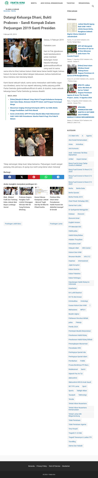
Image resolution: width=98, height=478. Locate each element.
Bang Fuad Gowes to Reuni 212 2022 (80, 177)
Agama (89, 136)
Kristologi (84, 301)
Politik (82, 361)
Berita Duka (80, 188)
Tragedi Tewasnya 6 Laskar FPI (80, 437)
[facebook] (10, 177)
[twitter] (22, 177)
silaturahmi (73, 378)
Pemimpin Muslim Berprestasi (80, 331)
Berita (71, 188)
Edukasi (71, 214)
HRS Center (86, 248)
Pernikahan (73, 361)
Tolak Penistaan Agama (77, 424)
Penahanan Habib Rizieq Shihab (80, 339)
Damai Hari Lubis (75, 205)
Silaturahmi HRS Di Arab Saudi (80, 382)
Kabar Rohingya (75, 278)
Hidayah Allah (74, 248)
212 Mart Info (74, 136)
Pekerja (78, 322)
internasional (83, 261)
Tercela (71, 399)
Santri (83, 369)
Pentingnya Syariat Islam (78, 357)
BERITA (34, 3)
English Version (74, 222)
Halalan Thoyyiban (75, 239)
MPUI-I (82, 310)
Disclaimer (66, 466)
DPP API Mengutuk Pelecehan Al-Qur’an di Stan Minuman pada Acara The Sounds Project (80, 51)
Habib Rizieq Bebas (76, 235)
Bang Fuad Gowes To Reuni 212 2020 (80, 171)
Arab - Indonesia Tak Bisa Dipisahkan (78, 154)
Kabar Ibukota (74, 269)
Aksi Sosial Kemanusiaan (78, 140)
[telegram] (58, 177)
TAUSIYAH (71, 3)
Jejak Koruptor (74, 265)
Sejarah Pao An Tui (75, 374)
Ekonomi (81, 214)
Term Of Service (54, 466)
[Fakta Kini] (15, 3)
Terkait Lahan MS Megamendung (75, 415)
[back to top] (93, 472)
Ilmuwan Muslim (75, 257)
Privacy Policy (42, 466)
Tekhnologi (83, 395)
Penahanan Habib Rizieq (78, 335)
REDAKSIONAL (84, 3)
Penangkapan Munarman (78, 344)
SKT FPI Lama (74, 386)
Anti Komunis (74, 148)
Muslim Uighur (74, 314)
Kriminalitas (73, 301)
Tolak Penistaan (74, 420)
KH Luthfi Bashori (75, 293)
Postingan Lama (56, 224)
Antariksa (79, 144)
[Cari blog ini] (93, 6)
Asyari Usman (81, 159)
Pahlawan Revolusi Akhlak (78, 318)
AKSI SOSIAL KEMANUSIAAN (52, 3)
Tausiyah (72, 395)
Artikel (71, 159)
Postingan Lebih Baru (13, 224)
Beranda (31, 466)
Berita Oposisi (74, 193)
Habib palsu (73, 231)
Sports (71, 391)
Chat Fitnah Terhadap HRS (78, 201)
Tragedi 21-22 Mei (75, 433)
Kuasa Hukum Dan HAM (78, 305)
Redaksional (73, 369)
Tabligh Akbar (82, 391)
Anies (71, 144)
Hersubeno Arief (75, 244)
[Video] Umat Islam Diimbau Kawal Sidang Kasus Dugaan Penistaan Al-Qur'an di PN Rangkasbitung (80, 71)
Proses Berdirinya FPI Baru (78, 365)
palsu (71, 322)
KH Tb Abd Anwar (75, 297)
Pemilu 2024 (73, 327)
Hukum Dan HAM (75, 252)
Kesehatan (73, 288)
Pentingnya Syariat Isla (77, 352)
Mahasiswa (73, 310)
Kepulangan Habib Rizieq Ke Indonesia (79, 283)
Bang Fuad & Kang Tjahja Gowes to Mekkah (78, 164)
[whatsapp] (46, 177)
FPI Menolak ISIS (75, 227)
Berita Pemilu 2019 (76, 197)
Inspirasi (72, 261)
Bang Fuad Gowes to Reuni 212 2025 (80, 183)
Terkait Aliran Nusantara (78, 403)
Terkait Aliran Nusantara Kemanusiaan (78, 409)
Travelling (72, 442)
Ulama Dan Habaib (75, 446)
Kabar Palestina (74, 274)
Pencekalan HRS (75, 348)
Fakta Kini (52, 474)
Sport (84, 386)
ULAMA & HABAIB (12, 9)
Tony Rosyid (73, 429)
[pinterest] (34, 177)
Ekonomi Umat (74, 218)
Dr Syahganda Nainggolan (78, 210)
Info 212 (87, 257)
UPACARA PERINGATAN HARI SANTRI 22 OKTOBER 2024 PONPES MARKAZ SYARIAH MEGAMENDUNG (80, 112)
